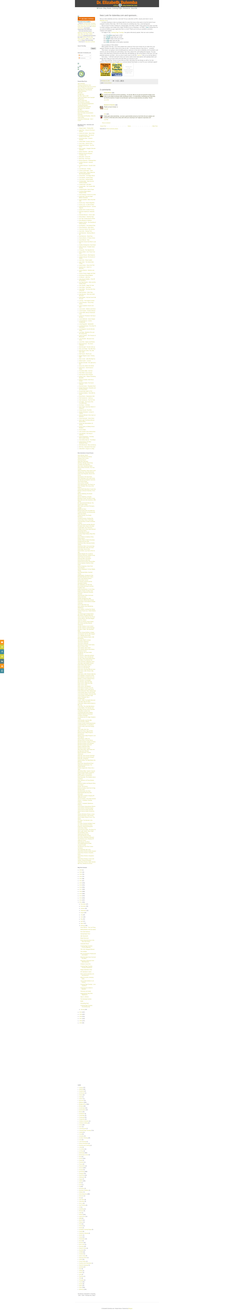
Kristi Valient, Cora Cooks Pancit (86, 689)
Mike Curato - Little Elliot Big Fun (87, 359)
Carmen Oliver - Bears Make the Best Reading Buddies (87, 173)
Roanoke (81, 1246)
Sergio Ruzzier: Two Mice (85, 410)
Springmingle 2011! (85, 933)
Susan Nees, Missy (82, 828)
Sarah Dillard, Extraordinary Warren (86, 806)
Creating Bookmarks (83, 105)
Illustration (81, 1188)
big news (81, 1100)
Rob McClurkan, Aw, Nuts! (84, 791)
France (81, 1164)
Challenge (81, 1117)
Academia (81, 1091)
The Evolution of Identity (84, 102)
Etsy (80, 1156)
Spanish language (83, 1265)
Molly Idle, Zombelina (83, 758)
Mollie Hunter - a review (85, 360)
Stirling (81, 1270)
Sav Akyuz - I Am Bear (84, 405)
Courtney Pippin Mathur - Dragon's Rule (85, 192)
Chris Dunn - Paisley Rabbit (86, 179)
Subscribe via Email (90, 41)
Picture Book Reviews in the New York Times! (87, 941)
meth (80, 1212)
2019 (80, 885)
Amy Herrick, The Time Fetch (85, 476)
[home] (97, 8)
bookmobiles (82, 1109)
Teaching (81, 1276)
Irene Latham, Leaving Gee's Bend (86, 609)
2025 (80, 872)
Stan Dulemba (81, 83)
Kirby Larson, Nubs (82, 684)
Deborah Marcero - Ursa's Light (87, 214)
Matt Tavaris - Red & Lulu (85, 353)
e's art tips (81, 1149)
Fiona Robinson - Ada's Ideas (86, 227)
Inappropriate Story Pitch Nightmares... (86, 994)
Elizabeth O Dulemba (109, 105)
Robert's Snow (82, 1248)
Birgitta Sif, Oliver (82, 509)
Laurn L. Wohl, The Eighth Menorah (86, 700)
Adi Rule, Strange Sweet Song (85, 463)
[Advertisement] (87, 1054)
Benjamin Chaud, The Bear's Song (86, 498)
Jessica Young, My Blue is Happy (86, 632)
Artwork (81, 1095)
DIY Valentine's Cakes (85, 971)
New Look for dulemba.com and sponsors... (87, 974)
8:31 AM (106, 109)
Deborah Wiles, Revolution (84, 558)
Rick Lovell (82, 1244)
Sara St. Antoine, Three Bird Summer (87, 798)
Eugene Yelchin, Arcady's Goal (85, 590)
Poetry (80, 1227)
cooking (81, 1132)
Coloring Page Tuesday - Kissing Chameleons (86, 967)
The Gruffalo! (83, 951)
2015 (80, 893)
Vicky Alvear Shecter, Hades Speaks (87, 862)
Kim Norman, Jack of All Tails (85, 681)
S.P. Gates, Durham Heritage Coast (86, 823)
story (80, 1274)
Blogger (130, 1308)
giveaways (81, 1171)
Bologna (90, 32)
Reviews (81, 1242)
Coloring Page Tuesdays (117, 32)
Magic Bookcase (84, 938)
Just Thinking (82, 1205)
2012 (80, 900)
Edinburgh (81, 1153)
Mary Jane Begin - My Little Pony (87, 348)
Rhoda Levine (81, 789)
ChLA (80, 1126)
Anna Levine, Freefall (83, 483)
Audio (80, 1096)
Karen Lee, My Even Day (84, 666)
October (83, 908)
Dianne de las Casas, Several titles (86, 561)
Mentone (81, 1210)
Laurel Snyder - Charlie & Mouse (87, 310)
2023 (80, 876)
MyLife (80, 1220)
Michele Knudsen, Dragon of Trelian (87, 741)
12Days (81, 1087)
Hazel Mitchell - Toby (84, 240)
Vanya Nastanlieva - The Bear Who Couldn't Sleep (86, 437)
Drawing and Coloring (84, 1145)
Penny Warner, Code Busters (85, 775)
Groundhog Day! (84, 1003)
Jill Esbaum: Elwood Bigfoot (86, 275)
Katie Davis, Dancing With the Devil (86, 669)
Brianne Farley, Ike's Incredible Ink (86, 510)
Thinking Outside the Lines (84, 85)
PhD (80, 1224)
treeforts (83, 38)
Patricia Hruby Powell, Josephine (86, 772)
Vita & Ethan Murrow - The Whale (87, 440)
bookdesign (82, 1108)
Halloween (81, 1177)
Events (89, 37)
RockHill (81, 1250)
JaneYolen (81, 1201)
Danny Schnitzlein (83, 1143)
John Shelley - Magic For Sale (86, 285)
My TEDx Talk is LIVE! (83, 96)
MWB (80, 1218)
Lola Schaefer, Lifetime (83, 721)
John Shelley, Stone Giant (84, 647)
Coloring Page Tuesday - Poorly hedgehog (86, 946)
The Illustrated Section (85, 999)
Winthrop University (82, 32)
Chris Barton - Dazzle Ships (86, 177)
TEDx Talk (80, 34)
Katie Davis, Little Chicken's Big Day (87, 674)
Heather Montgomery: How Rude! (87, 245)
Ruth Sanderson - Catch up (86, 398)
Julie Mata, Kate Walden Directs (86, 663)
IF (79, 1186)
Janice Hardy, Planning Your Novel (86, 617)
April (82, 921)
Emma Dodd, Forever (83, 580)
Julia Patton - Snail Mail (85, 287)
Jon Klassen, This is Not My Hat (85, 657)
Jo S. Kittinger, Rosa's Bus (84, 635)
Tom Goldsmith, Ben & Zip (84, 849)
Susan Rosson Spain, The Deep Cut (87, 829)
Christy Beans (107, 92)
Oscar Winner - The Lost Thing (88, 927)
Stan (80, 1268)
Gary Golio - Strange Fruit (85, 231)
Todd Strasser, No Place (84, 842)
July (82, 915)
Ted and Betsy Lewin (83, 832)
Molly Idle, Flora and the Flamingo (86, 755)
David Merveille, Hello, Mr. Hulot (86, 547)
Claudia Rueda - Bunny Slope (86, 189)
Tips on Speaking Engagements (86, 103)
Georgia (81, 1169)
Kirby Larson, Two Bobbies (84, 686)
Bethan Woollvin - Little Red (86, 151)
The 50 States (82, 429)
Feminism (81, 1162)
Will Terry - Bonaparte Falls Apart (87, 446)
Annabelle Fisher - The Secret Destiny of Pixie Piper (86, 136)
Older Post (154, 126)
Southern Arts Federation (85, 1263)
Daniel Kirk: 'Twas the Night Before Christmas (86, 197)
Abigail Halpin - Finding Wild (86, 128)
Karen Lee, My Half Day (83, 667)
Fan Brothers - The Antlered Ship (87, 225)
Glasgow (81, 1173)
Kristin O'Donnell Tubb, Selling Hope (87, 691)
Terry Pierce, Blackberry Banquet (86, 837)
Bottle (81, 1001)
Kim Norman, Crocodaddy (84, 680)
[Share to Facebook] (121, 81)
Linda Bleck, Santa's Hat (84, 711)
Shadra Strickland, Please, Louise (86, 814)
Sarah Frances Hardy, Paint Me (85, 809)
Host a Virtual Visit (82, 100)
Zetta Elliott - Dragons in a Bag (86, 448)
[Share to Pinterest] (123, 81)
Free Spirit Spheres (85, 931)
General (106, 82)
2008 (80, 1016)
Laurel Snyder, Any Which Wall (85, 695)
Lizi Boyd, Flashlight (83, 715)
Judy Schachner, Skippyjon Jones (86, 661)
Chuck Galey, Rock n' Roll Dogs (85, 520)
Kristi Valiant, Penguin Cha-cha (85, 688)
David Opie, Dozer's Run (84, 549)
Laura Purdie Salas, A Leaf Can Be (86, 692)
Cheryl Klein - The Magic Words (87, 175)
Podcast (81, 1225)
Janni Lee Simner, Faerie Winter (86, 621)
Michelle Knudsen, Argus (84, 748)
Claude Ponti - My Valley (85, 184)
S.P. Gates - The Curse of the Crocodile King (86, 402)
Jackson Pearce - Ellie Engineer (87, 255)
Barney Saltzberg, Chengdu (84, 496)
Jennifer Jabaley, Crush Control (85, 626)
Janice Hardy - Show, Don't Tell (86, 265)
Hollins (81, 1181)
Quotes (81, 1235)
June (82, 917)
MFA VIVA (80, 92)
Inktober (81, 1192)
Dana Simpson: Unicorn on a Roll (87, 194)
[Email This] (116, 81)
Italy (80, 1197)
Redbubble (82, 1239)
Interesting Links (85, 26)
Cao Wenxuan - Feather (85, 168)
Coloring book (82, 1128)
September (83, 910)
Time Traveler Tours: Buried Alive (87, 431)
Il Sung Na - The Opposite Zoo (86, 250)
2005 (80, 1023)
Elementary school (83, 1154)
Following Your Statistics (84, 108)
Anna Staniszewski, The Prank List (86, 484)
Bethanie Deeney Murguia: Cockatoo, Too (85, 154)
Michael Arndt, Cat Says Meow (85, 740)
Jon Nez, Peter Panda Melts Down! (86, 658)
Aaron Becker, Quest (83, 455)
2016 (80, 891)
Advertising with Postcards (84, 106)
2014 (80, 895)
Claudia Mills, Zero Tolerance (85, 527)
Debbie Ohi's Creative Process (86, 209)
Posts (81, 55)
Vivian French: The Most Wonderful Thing (85, 442)
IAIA (80, 1182)
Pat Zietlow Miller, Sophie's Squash (86, 771)
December (83, 904)
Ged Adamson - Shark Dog (85, 236)
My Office (80, 109)
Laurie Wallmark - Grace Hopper (87, 319)
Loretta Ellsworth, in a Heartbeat (86, 724)
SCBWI (81, 1252)
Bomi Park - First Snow (84, 158)
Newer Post (103, 126)
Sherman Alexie (83, 1257)
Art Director (82, 1093)
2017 (80, 889)
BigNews (81, 1102)
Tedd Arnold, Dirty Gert (83, 834)
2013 (80, 898)
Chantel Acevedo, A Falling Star (85, 518)
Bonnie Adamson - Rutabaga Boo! (87, 160)
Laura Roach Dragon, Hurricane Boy (87, 694)
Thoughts (81, 1280)
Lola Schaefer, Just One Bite (85, 720)
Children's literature (84, 1121)
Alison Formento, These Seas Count (87, 470)
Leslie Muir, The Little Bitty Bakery (86, 706)
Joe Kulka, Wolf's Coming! (84, 640)
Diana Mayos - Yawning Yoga (86, 216)
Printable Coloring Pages (85, 1229)
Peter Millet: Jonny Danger (85, 372)
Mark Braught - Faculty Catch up (87, 347)
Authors (81, 1098)
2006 (80, 1020)
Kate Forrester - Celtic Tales (86, 292)
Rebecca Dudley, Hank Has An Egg (86, 788)
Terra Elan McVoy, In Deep (84, 835)
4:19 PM (106, 119)
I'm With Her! (81, 94)
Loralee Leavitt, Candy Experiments (86, 723)
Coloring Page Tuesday (85, 1130)
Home (101, 8)
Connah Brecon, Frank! (83, 532)
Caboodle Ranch (84, 943)
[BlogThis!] (118, 81)
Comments (82, 58)
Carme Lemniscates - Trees (86, 170)
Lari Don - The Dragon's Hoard (86, 300)
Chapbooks (82, 1119)
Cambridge (82, 1115)
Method (109, 82)
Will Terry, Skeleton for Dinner (85, 863)
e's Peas (81, 1151)
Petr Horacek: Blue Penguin (86, 374)
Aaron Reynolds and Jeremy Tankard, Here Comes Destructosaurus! (85, 458)
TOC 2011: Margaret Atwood (87, 949)
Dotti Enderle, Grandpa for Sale (85, 575)
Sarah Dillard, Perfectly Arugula (85, 808)
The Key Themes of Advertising (85, 88)
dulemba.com (103, 20)
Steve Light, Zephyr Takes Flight (86, 831)
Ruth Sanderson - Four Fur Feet (87, 400)
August (82, 912)
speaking (81, 1267)
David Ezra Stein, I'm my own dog (86, 546)
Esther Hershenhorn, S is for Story (86, 589)
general (80, 40)
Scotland (81, 1253)
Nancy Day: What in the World (86, 365)
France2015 (82, 1166)
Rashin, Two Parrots (83, 786)
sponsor (139, 55)
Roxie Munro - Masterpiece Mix (87, 396)
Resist (80, 1240)
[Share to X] (120, 81)
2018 (80, 887)
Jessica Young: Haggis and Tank (87, 273)
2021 (80, 880)
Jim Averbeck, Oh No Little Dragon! (86, 634)
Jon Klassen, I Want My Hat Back (86, 655)
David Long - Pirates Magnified (86, 202)
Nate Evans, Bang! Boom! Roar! (85, 763)
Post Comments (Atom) (112, 128)
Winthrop (81, 1289)
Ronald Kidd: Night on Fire (85, 391)
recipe (80, 1237)
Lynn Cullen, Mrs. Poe (83, 729)
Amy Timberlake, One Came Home (86, 478)
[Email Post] (113, 80)
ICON (80, 1184)
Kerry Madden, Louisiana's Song (86, 675)
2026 (80, 870)
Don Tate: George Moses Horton (87, 218)
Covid (80, 1134)
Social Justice (82, 1261)
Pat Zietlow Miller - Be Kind (85, 371)
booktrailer (81, 1113)
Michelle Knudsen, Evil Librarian (86, 743)
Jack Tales (85, 34)
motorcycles (82, 1216)
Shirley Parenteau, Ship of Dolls (86, 815)
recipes (90, 38)
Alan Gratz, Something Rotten (85, 466)
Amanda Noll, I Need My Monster (86, 472)
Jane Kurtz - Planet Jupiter (85, 260)
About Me (134, 8)
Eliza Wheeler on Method (85, 220)
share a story (82, 1255)
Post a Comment (106, 123)
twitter (80, 1285)
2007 (80, 1018)
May (82, 919)
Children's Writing (83, 1123)
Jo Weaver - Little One (84, 277)
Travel (80, 1282)
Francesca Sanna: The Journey (87, 229)
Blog (104, 8)
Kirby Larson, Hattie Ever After (85, 683)
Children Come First (85, 964)
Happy (80, 1179)
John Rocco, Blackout (83, 641)
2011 (80, 902)
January (83, 1009)
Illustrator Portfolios (84, 1190)
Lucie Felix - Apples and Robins (87, 342)
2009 (80, 1014)
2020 (80, 883)
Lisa (105, 114)
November (83, 906)
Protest (81, 1231)
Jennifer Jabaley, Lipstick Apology (86, 627)
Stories (81, 1272)
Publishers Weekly (83, 1233)
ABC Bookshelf (84, 936)
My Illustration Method (83, 111)
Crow (80, 1139)
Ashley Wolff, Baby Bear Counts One (87, 489)
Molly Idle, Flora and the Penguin (86, 757)
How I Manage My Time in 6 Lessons (87, 86)
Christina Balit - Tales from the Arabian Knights (86, 182)
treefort (81, 1283)
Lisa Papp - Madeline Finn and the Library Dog (86, 333)
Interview (81, 1196)
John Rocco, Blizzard (83, 643)
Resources (126, 8)
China (80, 1124)
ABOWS (81, 1089)
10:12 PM (106, 100)
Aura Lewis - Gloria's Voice (85, 143)
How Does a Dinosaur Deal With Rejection (87, 961)
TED (80, 1278)
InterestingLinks (83, 1194)
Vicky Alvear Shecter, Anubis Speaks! (87, 851)
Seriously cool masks (85, 991)
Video (80, 1287)
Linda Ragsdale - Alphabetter (86, 324)
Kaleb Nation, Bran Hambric (85, 664)
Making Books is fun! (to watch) (88, 929)
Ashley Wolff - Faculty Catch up (86, 141)
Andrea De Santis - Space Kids (86, 133)
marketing (81, 1209)
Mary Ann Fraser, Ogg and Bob (85, 731)
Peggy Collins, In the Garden (85, 774)
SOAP (80, 1259)
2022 (80, 878)
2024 (80, 874)
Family (80, 1160)
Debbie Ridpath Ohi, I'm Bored (85, 554)
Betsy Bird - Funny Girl (84, 156)
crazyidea (81, 1136)
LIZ (80, 1207)
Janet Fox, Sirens (82, 620)
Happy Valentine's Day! (86, 969)
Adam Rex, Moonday (83, 461)
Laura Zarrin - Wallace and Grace (87, 309)
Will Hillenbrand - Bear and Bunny (87, 445)
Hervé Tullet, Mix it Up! (83, 604)
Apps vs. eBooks (84, 996)
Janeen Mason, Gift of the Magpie (86, 618)
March (82, 923)
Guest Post (81, 1175)
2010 (80, 1012)
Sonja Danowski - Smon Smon (86, 418)
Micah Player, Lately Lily (84, 738)
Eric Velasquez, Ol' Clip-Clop (85, 584)
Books (109, 8)
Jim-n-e (81, 1203)
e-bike (80, 1147)
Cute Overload (82, 1141)
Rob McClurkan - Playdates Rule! (87, 386)
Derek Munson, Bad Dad (84, 560)
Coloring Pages (117, 8)
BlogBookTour (82, 1104)
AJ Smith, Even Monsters (84, 464)
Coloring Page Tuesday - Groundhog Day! (86, 1006)
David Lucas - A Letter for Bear (86, 204)
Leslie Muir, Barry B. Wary (84, 701)
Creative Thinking (83, 1138)
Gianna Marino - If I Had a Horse (87, 238)
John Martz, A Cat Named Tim (85, 660)
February (83, 925)
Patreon (81, 1222)
